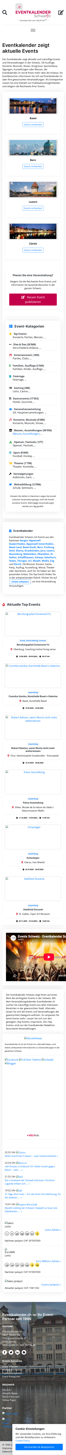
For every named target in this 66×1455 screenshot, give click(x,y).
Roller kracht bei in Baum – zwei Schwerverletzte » (31, 1155)
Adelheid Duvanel (33, 909)
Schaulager (33, 857)
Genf (12, 550)
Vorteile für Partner (12, 1369)
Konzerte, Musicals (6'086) (29, 419)
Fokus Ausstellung (33, 802)
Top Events (20, 334)
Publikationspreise (12, 1373)
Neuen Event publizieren (35, 299)
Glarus (19, 550)
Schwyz (39, 557)
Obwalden (43, 553)
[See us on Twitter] (30, 1059)
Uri (30, 560)
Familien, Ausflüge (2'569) (28, 365)
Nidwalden (29, 553)
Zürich (17, 564)
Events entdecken (33, 124)
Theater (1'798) (22, 463)
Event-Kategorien (11, 1376)
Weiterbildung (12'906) (27, 484)
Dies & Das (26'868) (24, 344)
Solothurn (50, 557)
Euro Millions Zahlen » (48, 1261)
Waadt (37, 560)
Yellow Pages (9, 1400)
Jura (43, 550)
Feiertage (18, 376)
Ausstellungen (31, 433)
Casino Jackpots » (51, 1284)
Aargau (24, 540)
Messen (17, 433)
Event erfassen (10, 1366)
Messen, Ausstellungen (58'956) (32, 430)
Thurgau (22, 560)
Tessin (12, 560)
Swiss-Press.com (11, 1396)
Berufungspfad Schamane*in (33, 644)
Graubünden (32, 550)
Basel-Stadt (29, 547)
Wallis (45, 560)
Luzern (50, 550)
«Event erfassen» (20, 581)
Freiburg (49, 547)
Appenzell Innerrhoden (39, 543)
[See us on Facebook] (11, 1059)
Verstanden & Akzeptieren (39, 1447)
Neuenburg (15, 553)
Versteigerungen (23, 474)
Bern (40, 547)
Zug (52, 560)
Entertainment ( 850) (26, 355)
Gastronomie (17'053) (25, 398)
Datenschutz (8, 1451)
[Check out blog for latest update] (10, 1063)
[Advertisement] (33, 1101)
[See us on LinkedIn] (48, 1059)
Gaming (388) (21, 388)
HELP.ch (6, 1389)
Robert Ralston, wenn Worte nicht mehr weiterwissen (33, 750)
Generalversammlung (27, 409)
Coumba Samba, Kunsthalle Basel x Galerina (33, 696)
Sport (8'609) (20, 452)
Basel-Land (15, 547)
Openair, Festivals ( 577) (28, 442)
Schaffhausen (25, 557)
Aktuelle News (9, 1393)
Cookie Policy (23, 1440)
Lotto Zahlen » (53, 1230)
